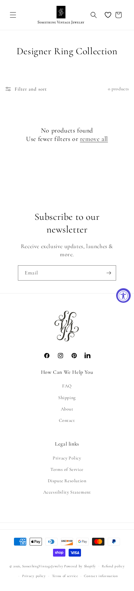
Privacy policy (34, 576)
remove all (94, 139)
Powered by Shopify (80, 566)
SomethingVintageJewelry (42, 566)
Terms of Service (67, 469)
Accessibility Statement (67, 492)
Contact (67, 420)
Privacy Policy (67, 458)
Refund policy (113, 566)
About (67, 409)
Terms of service (65, 576)
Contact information (101, 576)
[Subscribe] (108, 273)
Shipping (67, 397)
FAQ (67, 386)
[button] (13, 15)
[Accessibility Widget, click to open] (123, 295)
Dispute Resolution (67, 481)
